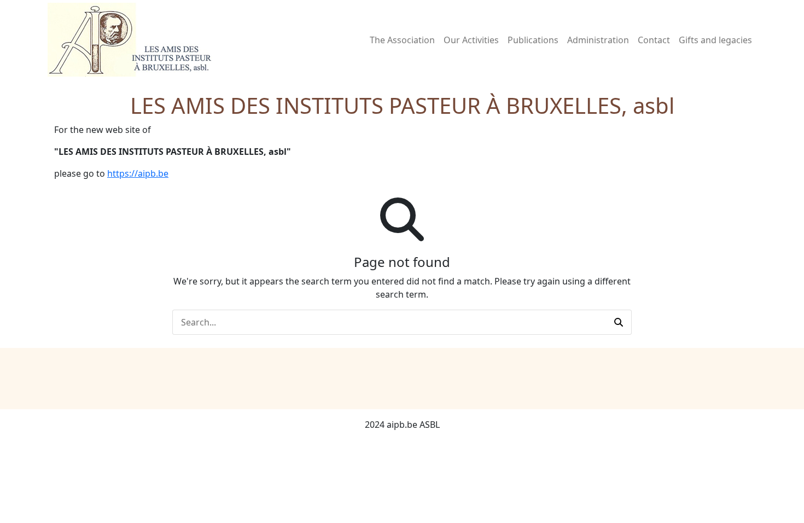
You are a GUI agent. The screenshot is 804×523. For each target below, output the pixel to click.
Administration (598, 40)
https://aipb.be (137, 173)
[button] (618, 322)
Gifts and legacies (715, 40)
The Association (402, 40)
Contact (654, 40)
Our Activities (471, 40)
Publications (533, 40)
